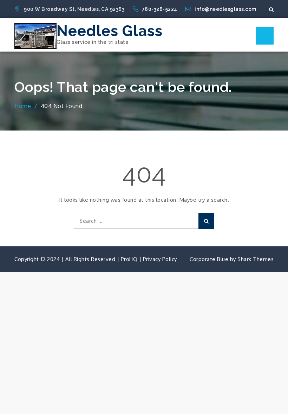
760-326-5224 (160, 9)
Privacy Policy (160, 259)
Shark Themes (255, 259)
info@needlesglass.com (225, 9)
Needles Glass (110, 31)
